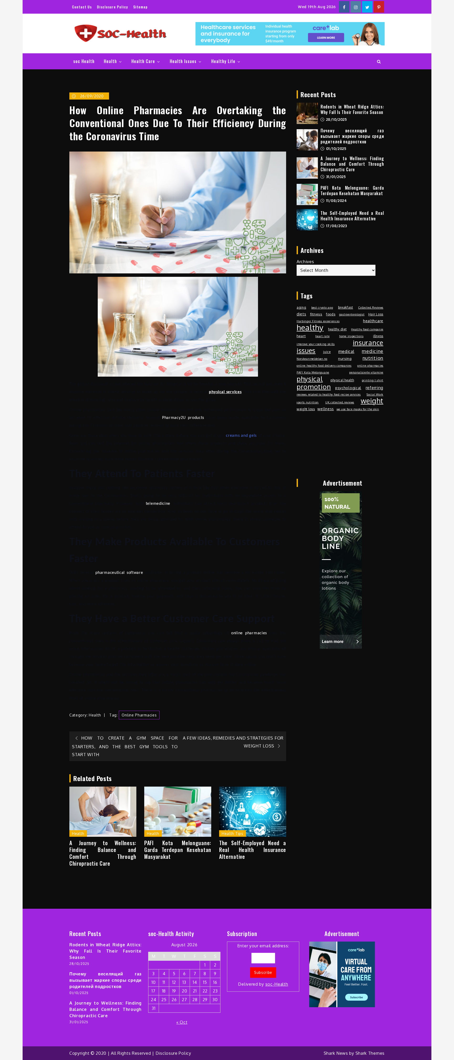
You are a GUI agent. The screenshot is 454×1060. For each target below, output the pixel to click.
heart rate (322, 336)
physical (310, 379)
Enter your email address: (263, 965)
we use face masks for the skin (358, 409)
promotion (314, 386)
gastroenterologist (352, 314)
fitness (316, 314)
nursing (345, 358)
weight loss (306, 409)
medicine (372, 351)
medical (346, 351)
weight (372, 401)
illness (378, 336)
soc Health (84, 61)
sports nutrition (308, 402)
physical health (342, 380)
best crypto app (322, 307)
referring (374, 387)
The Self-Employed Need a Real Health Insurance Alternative (252, 849)
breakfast (345, 307)
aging (301, 307)
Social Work (375, 394)
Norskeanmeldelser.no (312, 359)
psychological (348, 387)
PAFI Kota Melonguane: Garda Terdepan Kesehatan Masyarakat (177, 849)
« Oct (182, 1022)
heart (301, 336)
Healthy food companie (367, 329)
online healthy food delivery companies (324, 365)
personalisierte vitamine (366, 372)
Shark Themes (370, 1053)
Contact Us (82, 6)
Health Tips (232, 833)
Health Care (143, 61)
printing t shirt (372, 380)
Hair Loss (375, 314)
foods (331, 314)
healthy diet (337, 329)
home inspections (351, 336)
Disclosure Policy (112, 6)
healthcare (373, 320)
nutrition (373, 358)
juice (327, 352)
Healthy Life (223, 61)
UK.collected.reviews (339, 402)
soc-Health (276, 984)
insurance (368, 342)
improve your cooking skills (316, 344)
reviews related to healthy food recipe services (329, 394)
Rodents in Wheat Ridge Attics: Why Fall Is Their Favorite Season (352, 109)
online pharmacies (139, 715)
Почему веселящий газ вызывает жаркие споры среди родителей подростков (352, 136)
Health (110, 61)
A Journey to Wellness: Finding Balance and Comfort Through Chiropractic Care (102, 853)
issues (306, 350)
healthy (310, 327)
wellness (325, 408)
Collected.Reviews (370, 307)
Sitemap (140, 6)
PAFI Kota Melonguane (313, 372)
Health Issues (183, 61)
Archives (305, 261)
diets (301, 313)
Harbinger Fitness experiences (318, 321)
